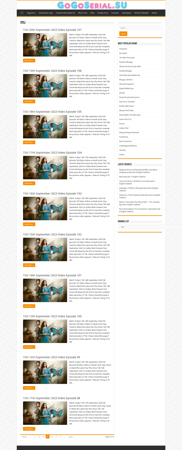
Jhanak (122, 93)
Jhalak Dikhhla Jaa (126, 88)
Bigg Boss (31, 13)
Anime (154, 13)
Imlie (92, 13)
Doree (121, 124)
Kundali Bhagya (125, 71)
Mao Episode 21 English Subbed (132, 177)
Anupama (123, 49)
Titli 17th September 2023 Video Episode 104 (52, 152)
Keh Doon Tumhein (127, 102)
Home (22, 12)
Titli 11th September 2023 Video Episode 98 (51, 398)
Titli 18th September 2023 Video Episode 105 (52, 111)
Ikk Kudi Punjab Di (126, 84)
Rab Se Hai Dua (125, 141)
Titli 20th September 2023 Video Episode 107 (52, 30)
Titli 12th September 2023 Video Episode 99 (51, 357)
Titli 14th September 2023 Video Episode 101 (52, 275)
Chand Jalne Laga (46, 13)
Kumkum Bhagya (126, 62)
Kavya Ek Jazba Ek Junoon (129, 97)
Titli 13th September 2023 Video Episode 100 (52, 316)
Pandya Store (103, 13)
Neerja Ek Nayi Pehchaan (129, 132)
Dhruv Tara (82, 13)
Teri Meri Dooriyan (127, 58)
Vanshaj (122, 150)
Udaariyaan (126, 13)
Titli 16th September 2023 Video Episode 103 (52, 193)
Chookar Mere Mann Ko (65, 13)
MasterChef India (126, 110)
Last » (71, 437)
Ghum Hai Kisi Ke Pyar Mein (130, 66)
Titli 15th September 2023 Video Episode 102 (52, 234)
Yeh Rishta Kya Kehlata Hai (129, 75)
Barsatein (123, 53)
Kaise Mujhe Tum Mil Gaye (129, 115)
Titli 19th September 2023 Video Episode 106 (52, 70)
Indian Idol (123, 128)
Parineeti (115, 13)
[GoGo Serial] (91, 4)
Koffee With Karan (126, 106)
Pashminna (123, 137)
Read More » (29, 61)
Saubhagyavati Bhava (128, 146)
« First (24, 437)
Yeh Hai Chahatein (141, 13)
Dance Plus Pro (125, 119)
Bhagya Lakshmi (125, 80)
